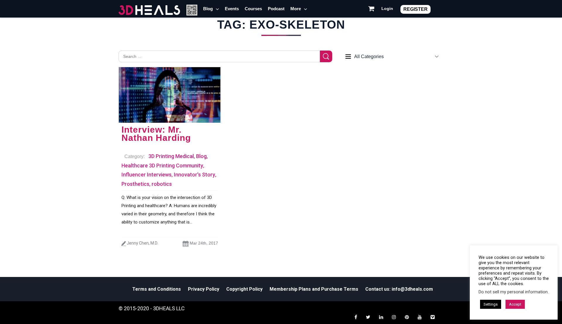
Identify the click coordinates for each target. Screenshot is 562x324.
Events (232, 8)
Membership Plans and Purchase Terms (314, 289)
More (295, 8)
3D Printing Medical (171, 156)
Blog (208, 8)
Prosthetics (135, 184)
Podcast (276, 8)
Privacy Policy (203, 289)
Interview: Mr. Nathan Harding (156, 134)
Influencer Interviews (146, 174)
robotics (162, 184)
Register (415, 9)
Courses (253, 8)
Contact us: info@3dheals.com (399, 289)
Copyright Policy (244, 289)
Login (387, 8)
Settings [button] (491, 304)
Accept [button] (515, 304)
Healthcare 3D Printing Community (162, 165)
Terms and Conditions (156, 289)
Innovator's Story (194, 174)
